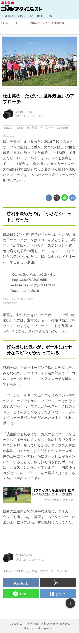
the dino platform (44, 628)
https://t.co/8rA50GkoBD (29, 280)
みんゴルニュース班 (30, 116)
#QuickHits (47, 274)
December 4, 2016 (25, 291)
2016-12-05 (24, 111)
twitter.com (10, 303)
